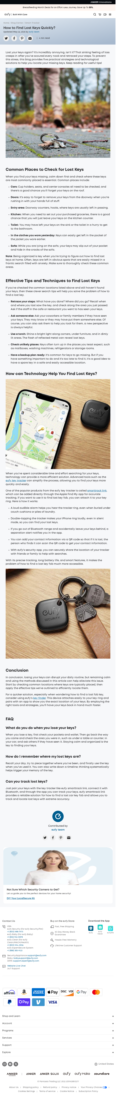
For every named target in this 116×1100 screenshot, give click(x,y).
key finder (39, 698)
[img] (9, 992)
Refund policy (50, 1087)
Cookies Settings (26, 1091)
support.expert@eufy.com (26, 961)
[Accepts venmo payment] (38, 1002)
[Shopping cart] (99, 14)
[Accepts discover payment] (67, 992)
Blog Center (17, 23)
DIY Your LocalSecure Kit (21, 898)
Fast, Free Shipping (64, 926)
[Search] (94, 14)
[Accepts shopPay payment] (24, 1002)
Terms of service (47, 1091)
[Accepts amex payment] (38, 992)
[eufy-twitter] (16, 1064)
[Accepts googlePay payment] (82, 992)
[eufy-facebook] (10, 1064)
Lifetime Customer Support (68, 945)
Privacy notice (69, 1087)
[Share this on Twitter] (6, 38)
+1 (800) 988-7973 (15, 932)
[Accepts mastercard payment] (96, 992)
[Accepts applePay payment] (53, 992)
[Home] (16, 14)
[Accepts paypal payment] (9, 1002)
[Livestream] (105, 14)
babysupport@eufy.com (26, 958)
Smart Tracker (32, 23)
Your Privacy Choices (92, 1087)
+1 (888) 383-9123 (14, 950)
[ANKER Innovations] (101, 2)
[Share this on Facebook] (14, 38)
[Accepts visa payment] (53, 1002)
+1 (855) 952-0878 (15, 937)
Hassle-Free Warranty (66, 940)
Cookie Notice (67, 1091)
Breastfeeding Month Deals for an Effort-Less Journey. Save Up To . (58, 7)
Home (6, 23)
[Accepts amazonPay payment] (24, 992)
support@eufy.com (36, 955)
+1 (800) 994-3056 (15, 945)
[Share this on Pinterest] (22, 38)
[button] (90, 930)
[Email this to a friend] (30, 38)
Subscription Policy (88, 1091)
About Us (13, 1087)
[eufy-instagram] (4, 1064)
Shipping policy (31, 1087)
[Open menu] (110, 14)
